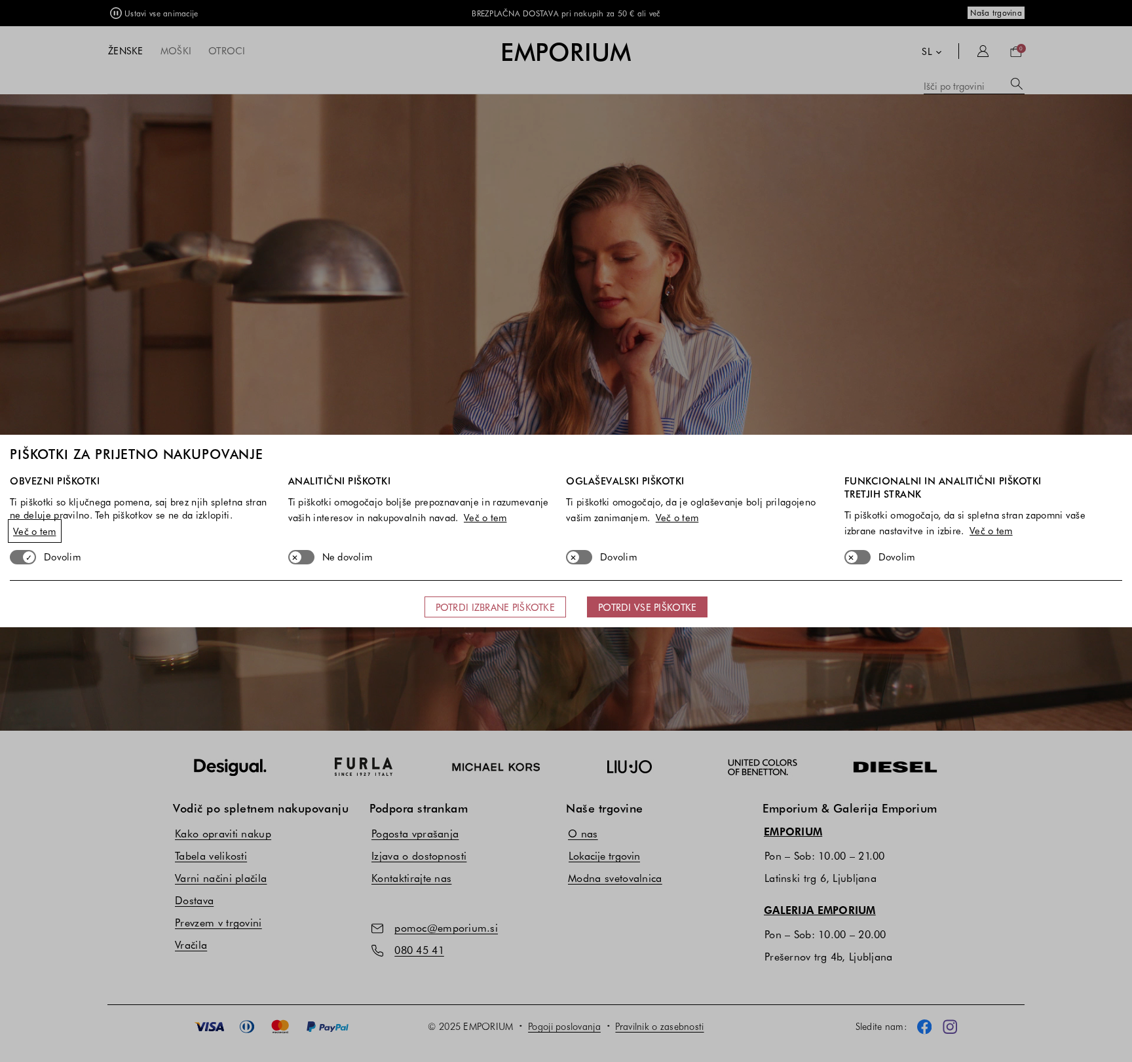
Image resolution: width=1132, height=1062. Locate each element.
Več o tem (34, 531)
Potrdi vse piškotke (647, 606)
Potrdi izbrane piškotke (495, 606)
